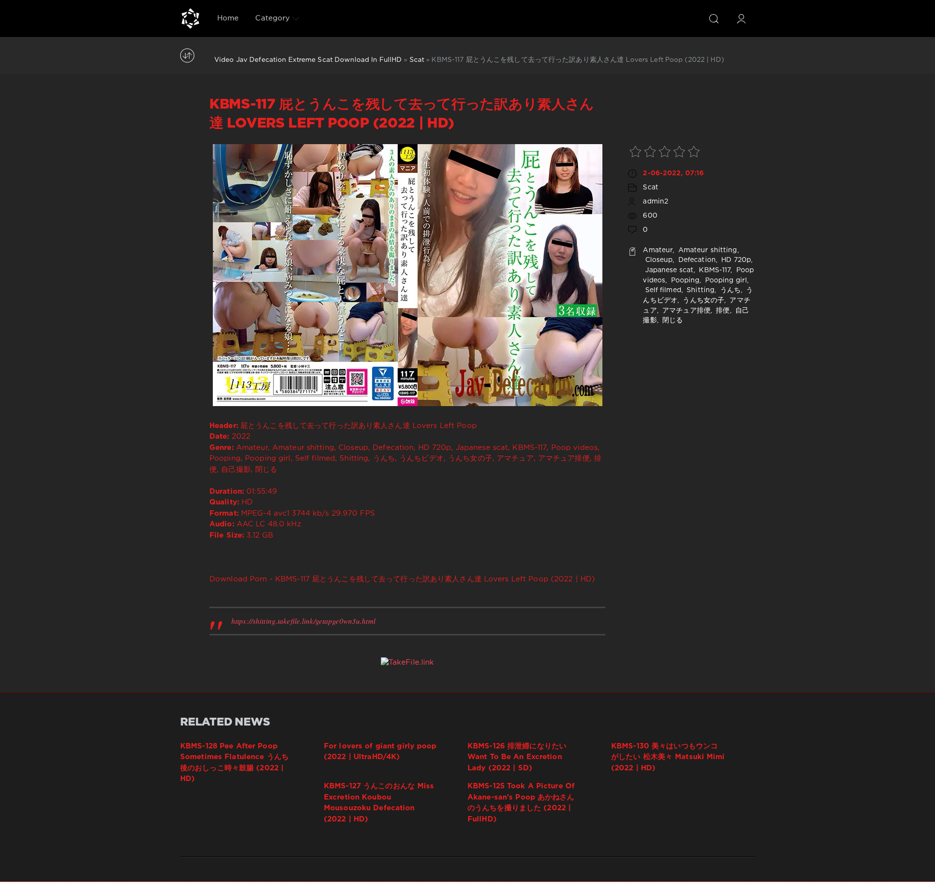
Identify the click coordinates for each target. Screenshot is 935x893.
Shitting (699, 290)
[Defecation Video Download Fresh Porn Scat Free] (190, 18)
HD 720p (735, 260)
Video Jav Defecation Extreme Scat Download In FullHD (308, 60)
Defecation (696, 260)
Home (228, 18)
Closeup (658, 260)
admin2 (655, 202)
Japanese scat (668, 270)
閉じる (671, 320)
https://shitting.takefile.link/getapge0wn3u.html (303, 621)
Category (272, 18)
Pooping (684, 280)
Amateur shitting (706, 250)
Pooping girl (725, 280)
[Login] (741, 18)
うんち (729, 290)
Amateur (658, 250)
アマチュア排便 (685, 311)
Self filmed (662, 290)
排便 (721, 311)
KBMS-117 (713, 270)
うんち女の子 (702, 300)
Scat (417, 60)
